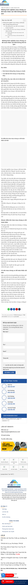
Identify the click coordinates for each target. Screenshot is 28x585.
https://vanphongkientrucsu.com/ (10, 431)
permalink (16, 316)
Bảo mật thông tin (6, 523)
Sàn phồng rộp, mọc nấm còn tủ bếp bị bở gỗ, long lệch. (15, 27)
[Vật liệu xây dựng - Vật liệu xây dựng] (4, 2)
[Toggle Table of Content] (23, 20)
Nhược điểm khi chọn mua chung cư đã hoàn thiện (16, 33)
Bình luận (6, 331)
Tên (4, 344)
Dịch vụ (4, 514)
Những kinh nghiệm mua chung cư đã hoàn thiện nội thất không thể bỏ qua (13, 23)
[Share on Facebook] (11, 309)
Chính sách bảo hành (7, 526)
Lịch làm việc (5, 511)
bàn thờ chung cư (13, 73)
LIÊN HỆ (3, 535)
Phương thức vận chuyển (8, 531)
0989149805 (9, 575)
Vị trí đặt (5, 73)
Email (4, 351)
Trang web (5, 358)
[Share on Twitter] (14, 309)
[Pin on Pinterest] (16, 309)
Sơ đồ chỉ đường (6, 517)
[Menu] (16, 4)
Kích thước (6, 71)
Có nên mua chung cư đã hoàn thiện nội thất (16, 36)
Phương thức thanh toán (8, 529)
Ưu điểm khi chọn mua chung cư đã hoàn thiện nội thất (15, 30)
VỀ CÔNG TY (4, 506)
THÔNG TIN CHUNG (14, 520)
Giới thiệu (4, 509)
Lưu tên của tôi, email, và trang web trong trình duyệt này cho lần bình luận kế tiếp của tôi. (14, 367)
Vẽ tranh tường (5, 435)
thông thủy (12, 71)
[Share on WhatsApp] (8, 309)
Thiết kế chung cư (5, 7)
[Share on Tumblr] (19, 309)
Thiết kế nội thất (15, 7)
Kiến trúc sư (4, 429)
